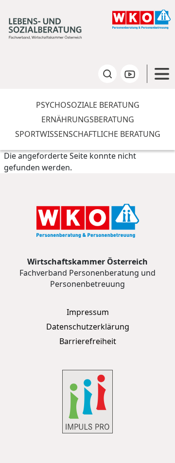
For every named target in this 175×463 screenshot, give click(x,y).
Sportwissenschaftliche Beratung (87, 134)
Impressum (88, 312)
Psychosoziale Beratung (88, 104)
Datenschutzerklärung (87, 326)
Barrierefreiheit (87, 341)
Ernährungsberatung (87, 119)
